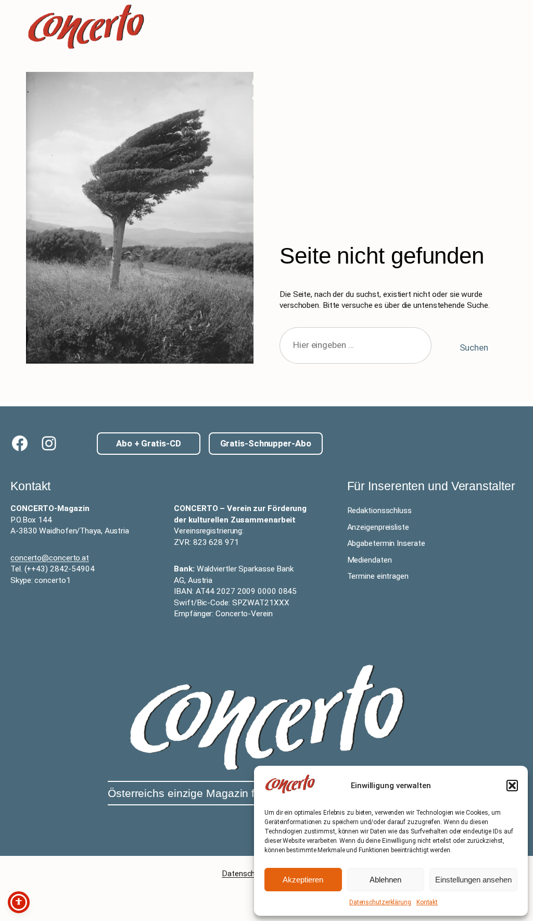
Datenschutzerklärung (380, 902)
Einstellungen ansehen (473, 879)
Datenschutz (244, 873)
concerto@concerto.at (49, 558)
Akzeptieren (303, 879)
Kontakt (427, 902)
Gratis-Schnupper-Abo (265, 443)
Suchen (474, 347)
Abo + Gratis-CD (148, 443)
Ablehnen (385, 879)
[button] (512, 785)
